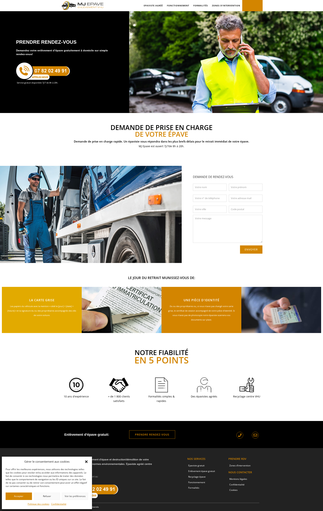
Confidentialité (58, 504)
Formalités (200, 5)
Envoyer (251, 249)
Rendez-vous (252, 5)
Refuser (47, 496)
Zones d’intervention (226, 5)
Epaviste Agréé (153, 5)
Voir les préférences (75, 496)
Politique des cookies (38, 504)
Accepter (18, 496)
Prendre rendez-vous (152, 434)
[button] (86, 462)
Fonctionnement (178, 5)
